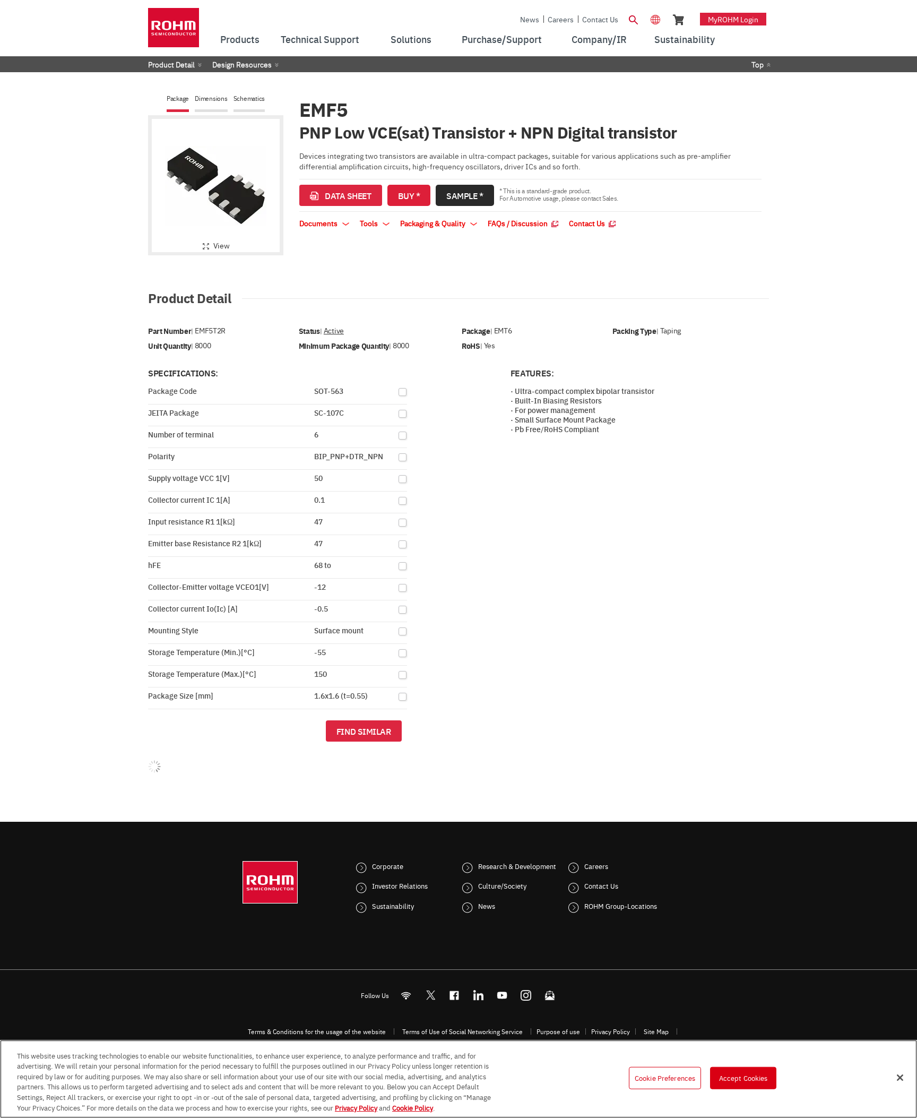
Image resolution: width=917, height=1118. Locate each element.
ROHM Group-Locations (620, 905)
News (529, 19)
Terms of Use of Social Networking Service (462, 1031)
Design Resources (242, 64)
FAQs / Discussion (518, 223)
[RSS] (406, 995)
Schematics (249, 98)
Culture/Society (502, 885)
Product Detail (171, 64)
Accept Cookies (743, 1077)
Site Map (656, 1031)
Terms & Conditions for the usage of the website (317, 1031)
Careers (561, 19)
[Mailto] (550, 995)
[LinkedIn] (478, 995)
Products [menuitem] (239, 39)
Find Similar (363, 731)
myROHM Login (733, 19)
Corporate (387, 866)
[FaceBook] (454, 995)
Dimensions (211, 98)
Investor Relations (400, 885)
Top (757, 64)
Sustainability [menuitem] (684, 39)
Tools (369, 223)
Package (178, 98)
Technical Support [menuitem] (320, 39)
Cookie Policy (412, 1107)
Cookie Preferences (665, 1077)
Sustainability (393, 905)
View (221, 245)
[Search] (633, 18)
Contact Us (600, 19)
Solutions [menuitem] (411, 39)
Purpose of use (558, 1031)
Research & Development (517, 866)
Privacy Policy (610, 1031)
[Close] (900, 1077)
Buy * (409, 195)
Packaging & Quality (433, 223)
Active (334, 330)
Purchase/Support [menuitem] (502, 39)
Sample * (464, 195)
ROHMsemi (430, 995)
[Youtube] (502, 995)
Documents (319, 223)
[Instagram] (526, 995)
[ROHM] (173, 31)
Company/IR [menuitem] (599, 39)
